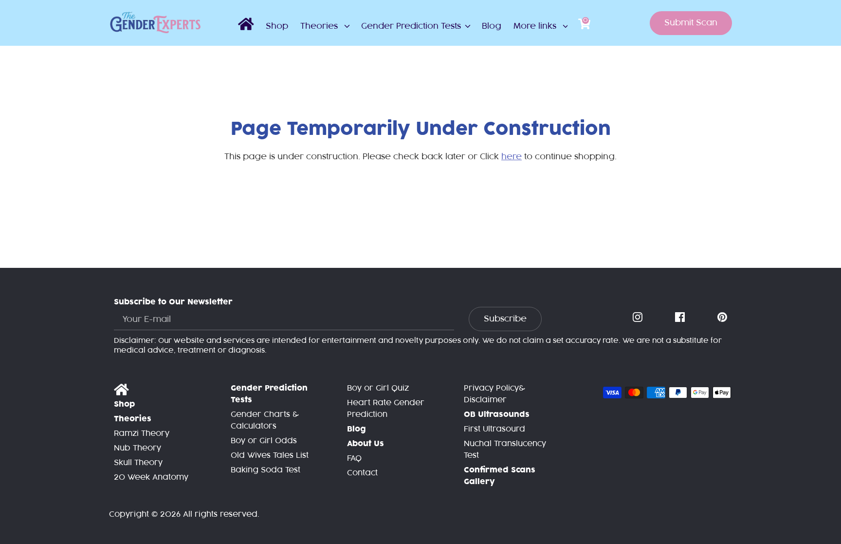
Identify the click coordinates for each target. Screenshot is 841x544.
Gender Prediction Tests (411, 26)
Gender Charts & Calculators (265, 420)
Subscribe (505, 319)
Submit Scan (690, 23)
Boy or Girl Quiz (378, 388)
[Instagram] (638, 317)
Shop (277, 26)
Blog (491, 26)
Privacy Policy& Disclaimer (494, 394)
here (511, 157)
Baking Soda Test (265, 470)
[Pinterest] (723, 317)
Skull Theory (138, 463)
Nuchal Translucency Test (505, 449)
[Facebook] (681, 317)
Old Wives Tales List (270, 455)
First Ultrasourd (494, 429)
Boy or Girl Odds (264, 441)
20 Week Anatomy (151, 477)
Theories (320, 26)
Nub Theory (137, 448)
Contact (362, 473)
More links (536, 26)
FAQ (354, 458)
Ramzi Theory (141, 433)
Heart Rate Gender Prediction (385, 408)
